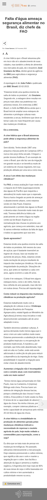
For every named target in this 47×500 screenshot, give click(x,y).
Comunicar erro (12, 484)
